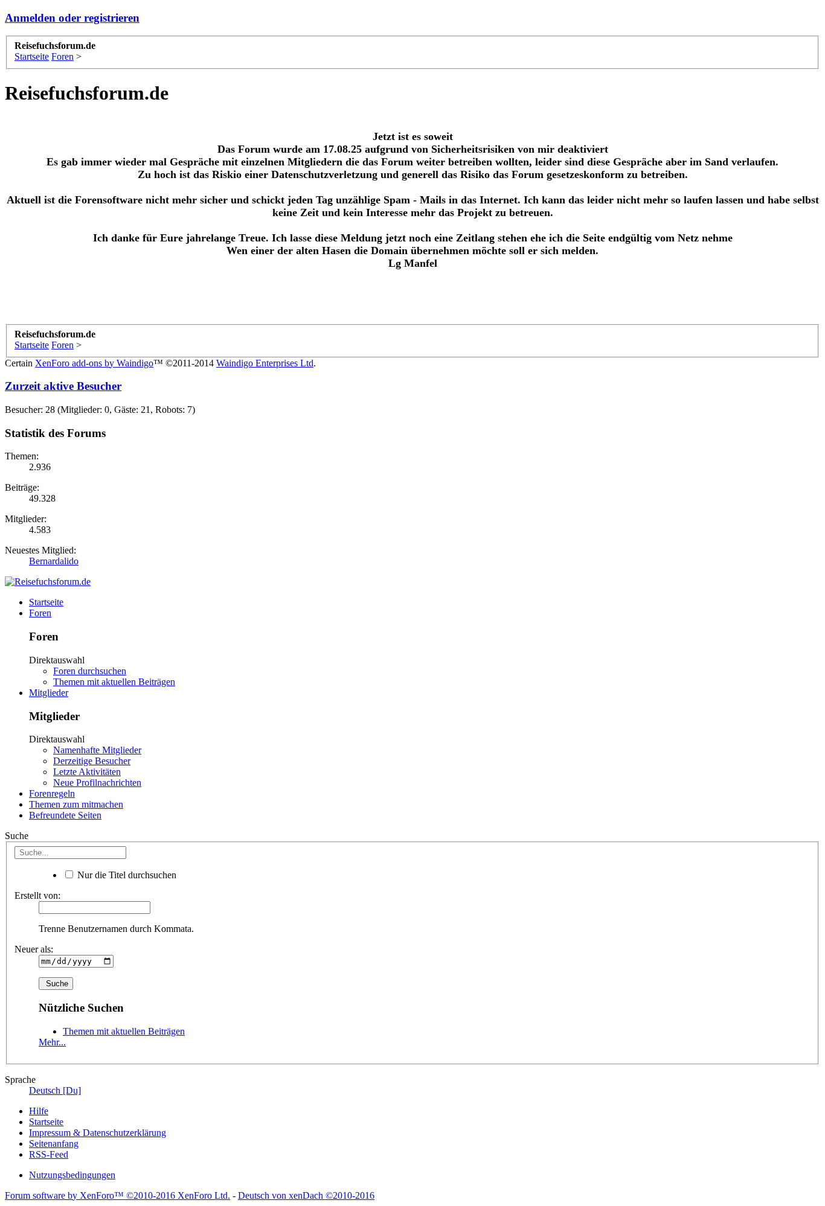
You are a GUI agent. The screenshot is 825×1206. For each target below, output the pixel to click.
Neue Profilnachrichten (97, 782)
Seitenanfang (54, 1143)
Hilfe (38, 1111)
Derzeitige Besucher (91, 761)
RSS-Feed (48, 1154)
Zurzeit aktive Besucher (63, 386)
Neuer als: (33, 949)
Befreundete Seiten (65, 815)
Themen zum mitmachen (76, 804)
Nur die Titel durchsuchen (125, 875)
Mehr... (52, 1042)
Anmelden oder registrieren (72, 17)
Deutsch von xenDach (306, 1195)
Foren (40, 613)
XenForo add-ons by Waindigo (94, 363)
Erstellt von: (37, 895)
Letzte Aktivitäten (87, 772)
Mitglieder (48, 693)
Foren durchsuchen (89, 671)
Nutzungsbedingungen (72, 1175)
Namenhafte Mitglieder (97, 750)
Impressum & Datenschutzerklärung (97, 1133)
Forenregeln (52, 793)
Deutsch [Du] (55, 1090)
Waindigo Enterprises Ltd (264, 363)
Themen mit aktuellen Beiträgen (114, 682)
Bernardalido (54, 561)
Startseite (46, 602)
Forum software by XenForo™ (117, 1195)
